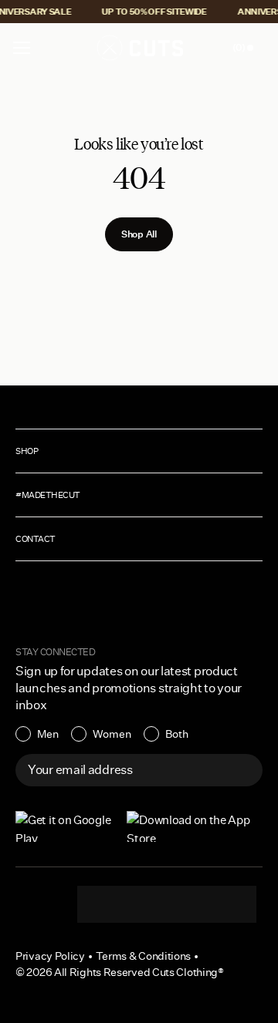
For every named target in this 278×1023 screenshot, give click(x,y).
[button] (21, 47)
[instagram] (105, 904)
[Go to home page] (139, 47)
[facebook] (167, 904)
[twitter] (228, 904)
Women (112, 734)
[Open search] (207, 47)
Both (176, 734)
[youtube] (197, 904)
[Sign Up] (242, 770)
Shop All (139, 234)
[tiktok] (136, 904)
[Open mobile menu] (23, 47)
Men (48, 734)
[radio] (37, 734)
